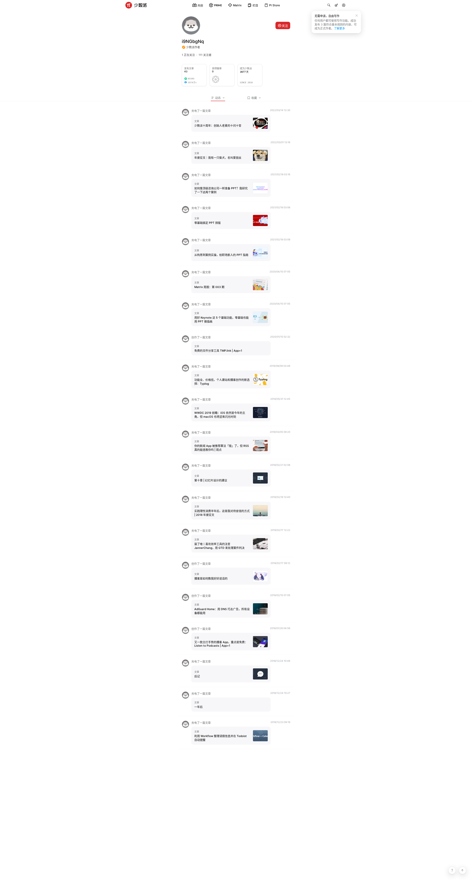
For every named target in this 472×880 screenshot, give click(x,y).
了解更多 (339, 28)
